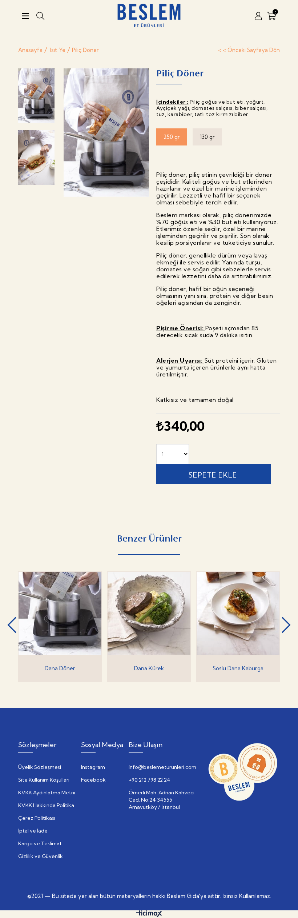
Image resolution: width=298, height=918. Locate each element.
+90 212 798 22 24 (149, 780)
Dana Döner (60, 668)
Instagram (93, 767)
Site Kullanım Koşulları (43, 780)
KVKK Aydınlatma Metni (46, 792)
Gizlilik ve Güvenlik (40, 856)
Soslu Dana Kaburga (238, 668)
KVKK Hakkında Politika (46, 805)
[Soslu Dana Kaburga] (238, 613)
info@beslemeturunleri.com (162, 767)
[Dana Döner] (60, 613)
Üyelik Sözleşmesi (39, 767)
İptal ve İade (33, 830)
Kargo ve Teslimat (40, 843)
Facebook (93, 780)
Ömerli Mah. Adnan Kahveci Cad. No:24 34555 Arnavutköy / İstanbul (161, 799)
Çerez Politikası (36, 818)
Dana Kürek (149, 668)
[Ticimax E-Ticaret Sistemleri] (149, 915)
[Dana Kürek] (149, 613)
